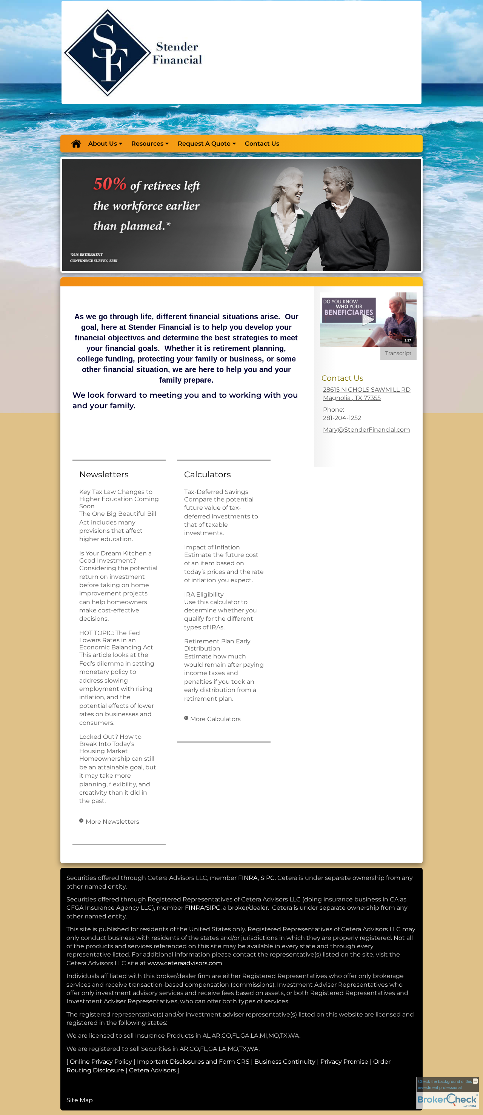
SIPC (267, 877)
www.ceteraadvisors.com (185, 963)
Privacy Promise (344, 1061)
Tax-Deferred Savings (216, 491)
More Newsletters (112, 821)
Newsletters (104, 474)
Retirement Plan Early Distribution (217, 645)
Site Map (79, 1100)
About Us (102, 143)
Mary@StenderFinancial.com (366, 429)
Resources (147, 143)
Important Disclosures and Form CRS (193, 1061)
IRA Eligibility (204, 594)
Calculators (207, 474)
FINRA (248, 877)
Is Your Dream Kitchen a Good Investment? (115, 557)
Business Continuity (284, 1061)
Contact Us (262, 143)
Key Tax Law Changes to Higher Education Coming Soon (119, 499)
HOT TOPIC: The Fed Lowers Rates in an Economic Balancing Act (116, 640)
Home (76, 143)
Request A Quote (204, 143)
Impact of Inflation (212, 547)
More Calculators (215, 719)
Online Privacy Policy (101, 1061)
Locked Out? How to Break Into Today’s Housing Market (110, 744)
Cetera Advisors (152, 1070)
